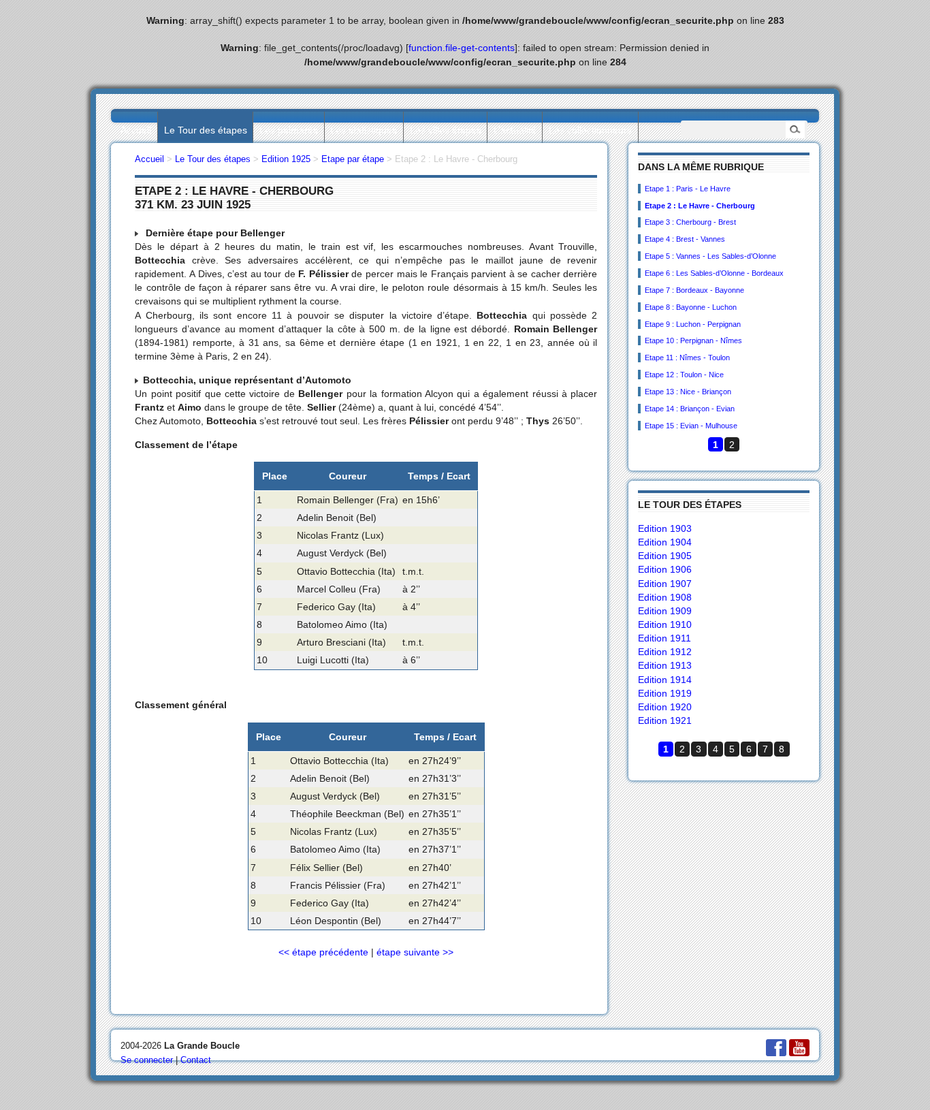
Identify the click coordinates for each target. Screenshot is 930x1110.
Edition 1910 (665, 624)
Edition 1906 (665, 569)
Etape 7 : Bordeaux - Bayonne (694, 290)
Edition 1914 (665, 679)
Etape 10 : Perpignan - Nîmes (693, 340)
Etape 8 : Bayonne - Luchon (691, 307)
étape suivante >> (414, 952)
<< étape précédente (323, 952)
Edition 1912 (665, 651)
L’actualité (515, 130)
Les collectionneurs (590, 130)
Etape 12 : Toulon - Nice (684, 374)
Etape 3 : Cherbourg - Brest (690, 222)
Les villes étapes (445, 130)
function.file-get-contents (461, 47)
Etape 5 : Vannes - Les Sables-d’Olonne (710, 256)
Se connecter (147, 1060)
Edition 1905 (665, 555)
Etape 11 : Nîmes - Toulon (687, 357)
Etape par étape (352, 159)
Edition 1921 (665, 720)
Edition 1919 (665, 693)
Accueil (136, 130)
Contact (195, 1060)
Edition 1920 (665, 706)
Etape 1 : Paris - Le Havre (688, 189)
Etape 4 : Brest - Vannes (685, 239)
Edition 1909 (665, 610)
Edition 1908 (665, 597)
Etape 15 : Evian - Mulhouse (691, 426)
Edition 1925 (285, 159)
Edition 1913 (665, 665)
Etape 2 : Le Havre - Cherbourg (700, 206)
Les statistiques (363, 130)
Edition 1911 (664, 638)
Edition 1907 (665, 583)
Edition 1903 (665, 528)
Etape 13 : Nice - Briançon (688, 391)
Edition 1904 (665, 542)
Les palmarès (288, 130)
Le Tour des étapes (205, 130)
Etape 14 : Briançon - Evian (690, 409)
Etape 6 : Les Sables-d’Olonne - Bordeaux (714, 273)
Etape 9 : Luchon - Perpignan (693, 324)
